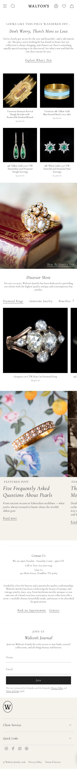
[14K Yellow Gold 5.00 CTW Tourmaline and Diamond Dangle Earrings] (20, 145)
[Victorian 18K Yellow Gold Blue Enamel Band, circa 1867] (57, 90)
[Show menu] (5, 6)
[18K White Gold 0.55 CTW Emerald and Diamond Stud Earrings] (57, 145)
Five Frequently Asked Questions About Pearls (27, 491)
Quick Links (10, 738)
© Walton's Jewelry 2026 (14, 762)
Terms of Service (12, 691)
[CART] (72, 6)
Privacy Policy (57, 688)
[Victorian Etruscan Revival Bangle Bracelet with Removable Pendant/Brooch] (20, 90)
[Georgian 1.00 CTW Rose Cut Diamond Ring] (35, 340)
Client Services (12, 725)
